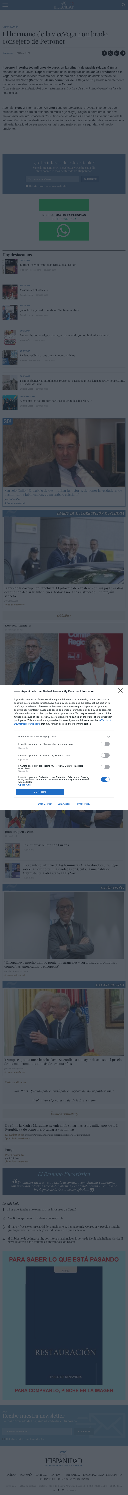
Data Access (64, 803)
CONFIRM (40, 792)
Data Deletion (45, 803)
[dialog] (64, 747)
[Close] (121, 691)
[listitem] (64, 736)
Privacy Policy (83, 803)
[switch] (105, 744)
